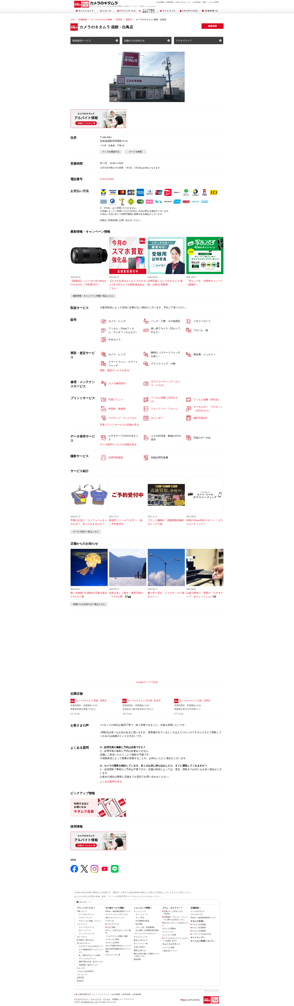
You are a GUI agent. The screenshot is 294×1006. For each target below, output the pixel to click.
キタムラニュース (140, 937)
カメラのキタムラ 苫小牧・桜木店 (144, 700)
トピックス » (139, 947)
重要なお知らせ (140, 950)
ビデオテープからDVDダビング (91, 946)
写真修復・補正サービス (88, 965)
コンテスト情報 (168, 947)
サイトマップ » (197, 937)
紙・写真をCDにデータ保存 (89, 955)
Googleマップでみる (147, 682)
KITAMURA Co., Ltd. (89, 1002)
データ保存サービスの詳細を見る (118, 444)
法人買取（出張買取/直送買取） (148, 930)
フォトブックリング (86, 933)
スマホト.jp (109, 921)
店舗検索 (82, 19)
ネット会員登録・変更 (197, 2)
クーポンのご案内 (112, 939)
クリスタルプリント (86, 914)
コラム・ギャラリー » (172, 908)
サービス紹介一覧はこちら (86, 531)
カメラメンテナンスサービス (116, 914)
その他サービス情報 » (115, 908)
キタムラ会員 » (197, 921)
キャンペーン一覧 (140, 943)
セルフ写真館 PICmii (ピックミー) (118, 946)
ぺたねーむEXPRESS (85, 971)
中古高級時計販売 (142, 921)
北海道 (119, 19)
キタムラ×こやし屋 (112, 955)
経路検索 (212, 26)
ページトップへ (212, 991)
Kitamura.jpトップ (85, 902)
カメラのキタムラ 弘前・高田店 (195, 700)
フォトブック (82, 924)
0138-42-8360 (107, 179)
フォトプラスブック (86, 927)
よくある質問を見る (111, 781)
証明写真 (80, 978)
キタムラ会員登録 (199, 924)
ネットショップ (140, 911)
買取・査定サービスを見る (114, 370)
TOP (72, 19)
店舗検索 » (195, 908)
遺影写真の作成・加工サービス (91, 962)
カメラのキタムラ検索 (101, 19)
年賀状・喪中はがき (86, 940)
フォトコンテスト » (171, 944)
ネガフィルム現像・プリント (90, 921)
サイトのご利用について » (202, 941)
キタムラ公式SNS (112, 943)
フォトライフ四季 (169, 935)
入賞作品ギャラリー (170, 951)
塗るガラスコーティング (114, 918)
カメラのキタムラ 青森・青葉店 (91, 700)
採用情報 (169, 2)
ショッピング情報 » (143, 908)
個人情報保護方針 (83, 994)
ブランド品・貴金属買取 (145, 927)
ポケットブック (85, 930)
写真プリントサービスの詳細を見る (119, 424)
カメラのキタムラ (197, 911)
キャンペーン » (140, 940)
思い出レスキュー (84, 943)
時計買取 (139, 924)
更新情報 (137, 959)
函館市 (129, 19)
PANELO (80, 981)
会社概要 (160, 2)
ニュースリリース (101, 994)
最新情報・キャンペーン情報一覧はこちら (93, 296)
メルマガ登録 (213, 2)
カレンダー (81, 968)
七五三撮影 (111, 927)
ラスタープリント (85, 918)
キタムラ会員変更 (199, 928)
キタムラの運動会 (169, 928)
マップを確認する (110, 152)
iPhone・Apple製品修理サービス (118, 911)
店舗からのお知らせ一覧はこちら (89, 604)
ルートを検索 (135, 152)
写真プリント (82, 911)
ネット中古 (140, 918)
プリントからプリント (87, 959)
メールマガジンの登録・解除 (116, 936)
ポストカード (82, 937)
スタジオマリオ (113, 924)
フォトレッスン (168, 932)
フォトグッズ (82, 974)
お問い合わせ (180, 2)
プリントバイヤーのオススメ (145, 933)
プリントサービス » (86, 908)
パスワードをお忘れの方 (201, 934)
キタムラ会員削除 (199, 931)
